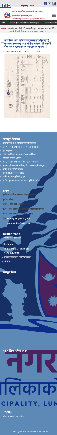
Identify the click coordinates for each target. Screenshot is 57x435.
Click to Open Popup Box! (14, 416)
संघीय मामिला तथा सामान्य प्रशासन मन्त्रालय (21, 147)
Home (3, 28)
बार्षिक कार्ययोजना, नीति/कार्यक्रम (17, 257)
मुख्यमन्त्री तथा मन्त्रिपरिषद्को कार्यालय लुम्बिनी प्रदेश (24, 165)
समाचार (7, 261)
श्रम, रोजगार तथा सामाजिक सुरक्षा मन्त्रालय (20, 161)
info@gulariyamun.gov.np (19, 218)
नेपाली (32, 5)
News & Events (11, 253)
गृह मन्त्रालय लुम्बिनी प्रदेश (13, 173)
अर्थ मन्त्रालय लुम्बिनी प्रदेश (14, 176)
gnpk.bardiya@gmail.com (19, 223)
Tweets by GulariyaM (12, 238)
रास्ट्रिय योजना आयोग (12, 158)
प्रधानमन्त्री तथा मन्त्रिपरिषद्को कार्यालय (19, 143)
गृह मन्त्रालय (8, 150)
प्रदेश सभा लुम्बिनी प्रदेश (13, 169)
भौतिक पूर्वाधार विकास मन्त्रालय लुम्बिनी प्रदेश (21, 180)
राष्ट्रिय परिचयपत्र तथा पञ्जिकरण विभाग (19, 154)
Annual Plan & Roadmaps (16, 249)
